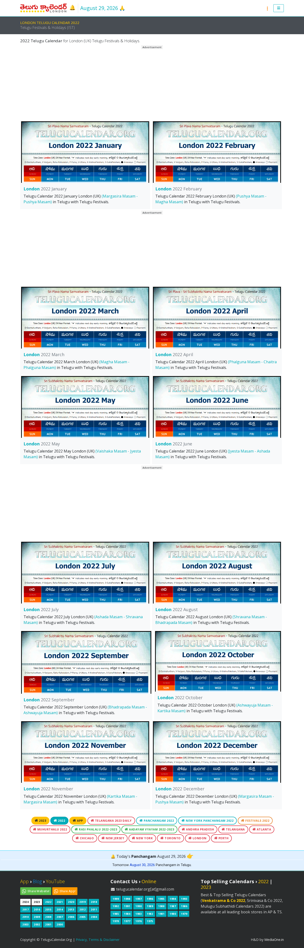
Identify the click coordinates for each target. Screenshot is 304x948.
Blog (37, 881)
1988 (161, 906)
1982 (150, 913)
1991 (127, 906)
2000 (60, 924)
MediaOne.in (274, 939)
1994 (173, 899)
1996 (150, 899)
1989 (150, 906)
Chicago (86, 838)
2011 (94, 909)
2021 (60, 902)
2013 (71, 909)
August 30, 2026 (142, 865)
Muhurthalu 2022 (51, 829)
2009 (37, 917)
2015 (48, 909)
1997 (138, 899)
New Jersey (114, 838)
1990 (138, 906)
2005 (82, 917)
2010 (25, 917)
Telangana (235, 829)
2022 (61, 821)
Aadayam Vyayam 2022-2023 (151, 829)
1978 (116, 921)
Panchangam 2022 (158, 821)
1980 (173, 913)
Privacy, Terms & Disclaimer (97, 939)
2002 (37, 924)
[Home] (44, 7)
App (79, 821)
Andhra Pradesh (199, 829)
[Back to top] (295, 939)
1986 (184, 906)
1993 (184, 899)
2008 (48, 917)
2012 (82, 909)
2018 (94, 902)
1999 (116, 899)
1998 (127, 899)
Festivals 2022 (257, 821)
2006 (71, 917)
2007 (60, 917)
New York (144, 838)
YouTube (55, 881)
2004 (94, 917)
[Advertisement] (152, 83)
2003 (25, 924)
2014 (60, 909)
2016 (37, 909)
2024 (25, 902)
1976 (138, 921)
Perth (223, 838)
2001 (48, 924)
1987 (173, 906)
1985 (116, 913)
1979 (184, 913)
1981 (161, 913)
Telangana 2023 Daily (113, 821)
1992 (116, 906)
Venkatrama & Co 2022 (223, 900)
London (45, 189)
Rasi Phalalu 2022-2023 (97, 829)
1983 (138, 913)
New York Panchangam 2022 (209, 821)
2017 (25, 909)
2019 (82, 902)
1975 (150, 921)
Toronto (172, 838)
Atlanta (263, 829)
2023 (42, 821)
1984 (127, 913)
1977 (127, 921)
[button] (278, 8)
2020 (71, 902)
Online (149, 881)
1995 (161, 899)
